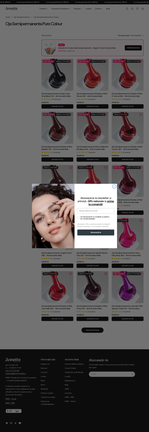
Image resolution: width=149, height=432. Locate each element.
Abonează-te (96, 232)
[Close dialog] (114, 186)
